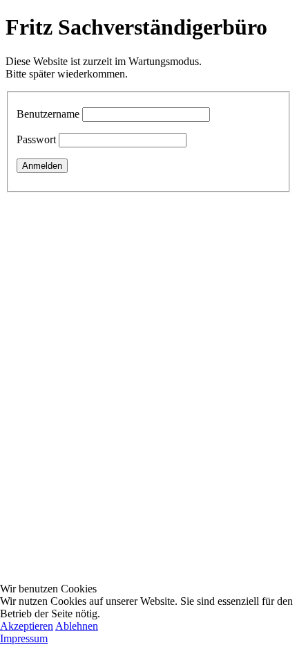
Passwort (36, 139)
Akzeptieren (26, 626)
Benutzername (48, 114)
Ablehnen (76, 626)
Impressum (24, 638)
